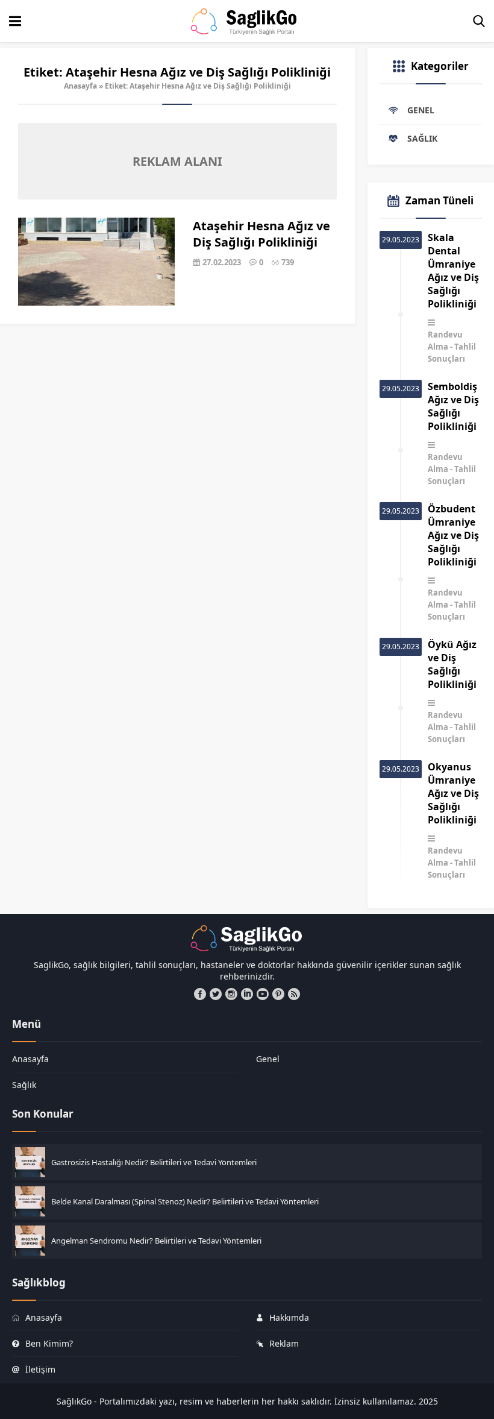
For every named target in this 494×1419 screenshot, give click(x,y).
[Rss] (294, 994)
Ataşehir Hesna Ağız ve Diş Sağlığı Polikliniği (261, 234)
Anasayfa (80, 86)
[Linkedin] (247, 994)
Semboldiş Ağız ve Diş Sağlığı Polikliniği (453, 406)
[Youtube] (263, 994)
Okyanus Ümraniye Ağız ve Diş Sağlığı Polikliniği (453, 793)
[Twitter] (216, 994)
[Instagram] (231, 994)
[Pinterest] (278, 994)
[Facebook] (200, 994)
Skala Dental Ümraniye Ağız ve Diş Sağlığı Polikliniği (453, 270)
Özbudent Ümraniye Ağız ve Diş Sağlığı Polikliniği (453, 535)
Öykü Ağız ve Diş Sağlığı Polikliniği (452, 664)
